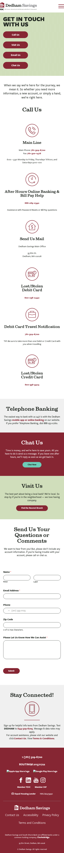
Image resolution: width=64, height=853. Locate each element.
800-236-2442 (32, 297)
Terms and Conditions (32, 823)
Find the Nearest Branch (32, 508)
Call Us (15, 34)
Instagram (43, 780)
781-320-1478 (34, 153)
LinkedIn (28, 780)
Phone (6, 604)
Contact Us (20, 738)
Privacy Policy (50, 815)
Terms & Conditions (43, 738)
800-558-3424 (32, 384)
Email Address (11, 590)
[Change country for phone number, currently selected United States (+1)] (6, 610)
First (5, 581)
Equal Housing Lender (25, 793)
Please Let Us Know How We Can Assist (25, 637)
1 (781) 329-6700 (32, 757)
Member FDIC (24, 787)
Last (36, 581)
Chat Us (15, 65)
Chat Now (32, 464)
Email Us (15, 55)
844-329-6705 (25, 728)
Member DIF (41, 787)
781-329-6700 (38, 150)
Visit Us (15, 44)
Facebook (21, 780)
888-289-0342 (32, 202)
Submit (11, 671)
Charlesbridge (43, 837)
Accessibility (30, 815)
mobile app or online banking (28, 420)
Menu (61, 6)
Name (7, 572)
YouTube (36, 780)
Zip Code (8, 619)
